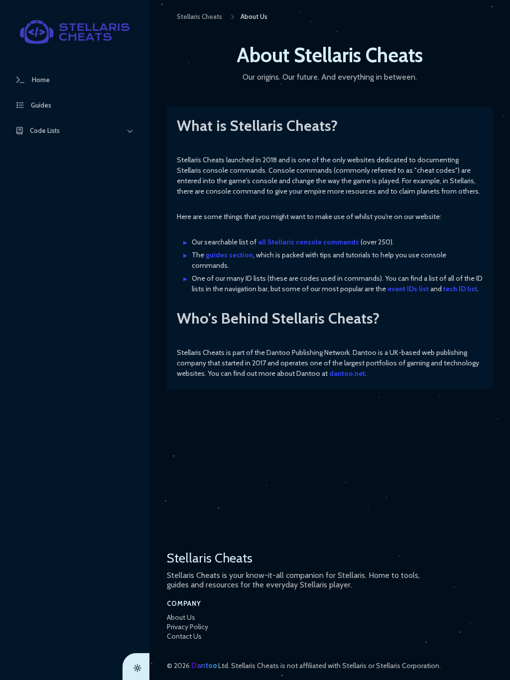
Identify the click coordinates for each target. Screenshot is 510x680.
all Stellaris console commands (308, 241)
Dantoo (204, 665)
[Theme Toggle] (136, 666)
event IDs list (408, 288)
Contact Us (184, 636)
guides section (229, 254)
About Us (181, 617)
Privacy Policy (187, 626)
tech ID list (460, 288)
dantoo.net (347, 373)
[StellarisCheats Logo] (74, 32)
